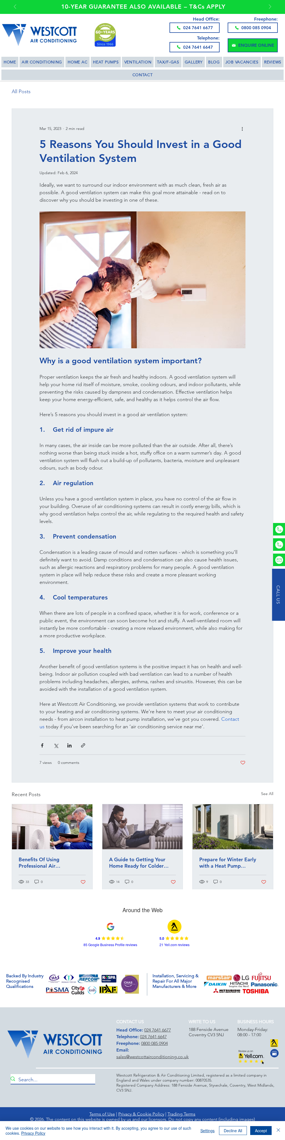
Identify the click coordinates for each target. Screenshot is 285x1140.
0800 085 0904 (154, 1043)
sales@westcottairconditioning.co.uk (152, 1056)
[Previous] (15, 7)
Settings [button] (207, 1130)
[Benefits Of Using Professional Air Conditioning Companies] (52, 826)
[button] (253, 45)
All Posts (21, 91)
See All (267, 793)
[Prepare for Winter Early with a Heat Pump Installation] (233, 826)
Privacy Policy (33, 1133)
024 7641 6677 (157, 1030)
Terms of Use (102, 1114)
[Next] (270, 7)
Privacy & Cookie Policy (141, 1114)
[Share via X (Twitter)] (55, 745)
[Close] (278, 1131)
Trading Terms (181, 1114)
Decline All (233, 1130)
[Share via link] (83, 745)
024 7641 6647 (153, 1036)
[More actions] (242, 128)
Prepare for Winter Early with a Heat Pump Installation (227, 862)
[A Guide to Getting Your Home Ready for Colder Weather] (142, 826)
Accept (261, 1130)
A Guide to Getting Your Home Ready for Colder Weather (137, 862)
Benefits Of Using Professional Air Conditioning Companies (47, 862)
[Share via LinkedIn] (69, 745)
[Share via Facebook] (42, 745)
